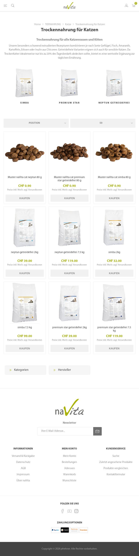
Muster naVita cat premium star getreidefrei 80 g (69, 179)
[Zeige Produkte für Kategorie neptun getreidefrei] (114, 82)
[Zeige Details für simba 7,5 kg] (25, 302)
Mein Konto (69, 456)
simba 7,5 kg (25, 327)
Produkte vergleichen (116, 468)
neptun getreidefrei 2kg (24, 252)
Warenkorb (69, 474)
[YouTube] (69, 511)
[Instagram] (76, 511)
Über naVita (23, 480)
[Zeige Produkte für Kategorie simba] (25, 82)
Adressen (69, 468)
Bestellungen (69, 462)
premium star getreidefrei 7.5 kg (114, 329)
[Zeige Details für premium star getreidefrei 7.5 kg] (114, 302)
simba (24, 103)
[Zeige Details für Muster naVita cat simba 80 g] (114, 152)
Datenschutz (23, 462)
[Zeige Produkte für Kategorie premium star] (70, 82)
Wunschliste (69, 480)
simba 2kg (114, 252)
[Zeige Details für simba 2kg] (114, 227)
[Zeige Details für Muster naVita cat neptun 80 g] (25, 152)
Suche (115, 456)
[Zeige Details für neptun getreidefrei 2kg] (25, 227)
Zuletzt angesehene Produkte (115, 462)
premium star (69, 103)
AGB (23, 468)
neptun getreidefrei (114, 103)
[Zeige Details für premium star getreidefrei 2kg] (69, 302)
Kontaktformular (116, 474)
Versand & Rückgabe (23, 456)
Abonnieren (97, 431)
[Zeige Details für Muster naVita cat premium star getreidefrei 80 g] (69, 152)
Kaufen (24, 198)
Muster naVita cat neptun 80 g (25, 177)
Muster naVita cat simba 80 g (114, 177)
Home (37, 24)
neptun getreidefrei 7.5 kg (69, 252)
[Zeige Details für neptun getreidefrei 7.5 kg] (69, 227)
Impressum (23, 474)
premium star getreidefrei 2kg (69, 327)
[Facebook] (63, 511)
